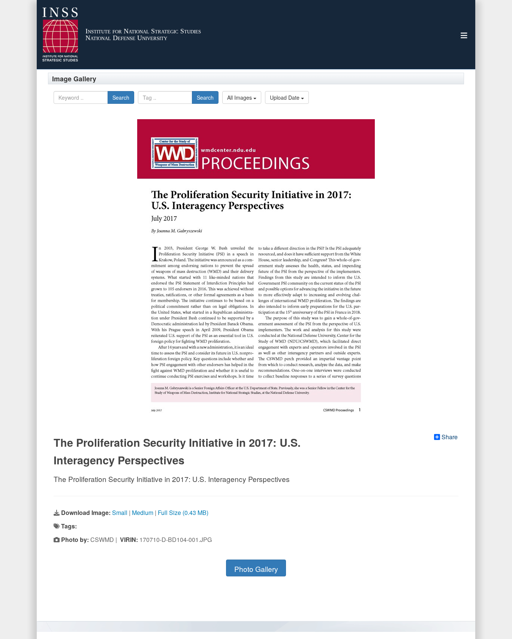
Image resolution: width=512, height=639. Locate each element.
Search (120, 97)
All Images (240, 97)
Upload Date (285, 97)
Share (450, 437)
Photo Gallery (256, 569)
